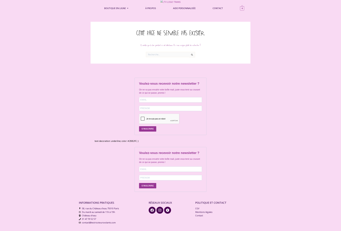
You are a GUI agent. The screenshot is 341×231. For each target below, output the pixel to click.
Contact (218, 8)
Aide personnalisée (184, 8)
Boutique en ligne (115, 8)
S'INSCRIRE (147, 129)
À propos (150, 8)
